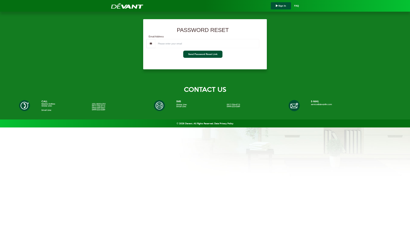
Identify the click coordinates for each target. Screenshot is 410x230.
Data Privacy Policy (223, 123)
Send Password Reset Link (202, 54)
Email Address (156, 36)
